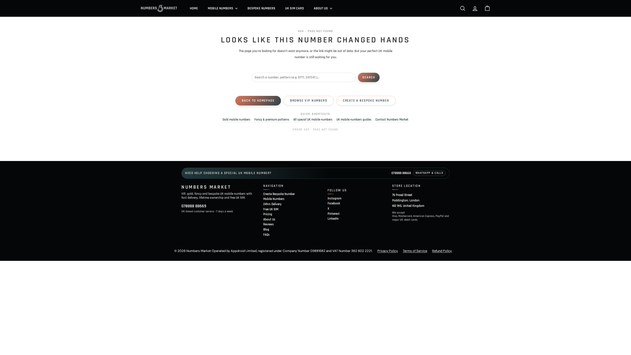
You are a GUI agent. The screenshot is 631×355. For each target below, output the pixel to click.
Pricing (267, 214)
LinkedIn (333, 219)
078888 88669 (401, 173)
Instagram (334, 198)
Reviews (268, 224)
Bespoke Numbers (261, 8)
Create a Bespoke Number (366, 101)
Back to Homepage (258, 101)
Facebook (334, 203)
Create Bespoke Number (279, 194)
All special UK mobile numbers (313, 120)
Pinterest (334, 214)
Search (368, 77)
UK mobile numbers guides (353, 120)
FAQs (266, 235)
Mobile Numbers (221, 8)
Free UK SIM (270, 209)
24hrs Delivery (272, 204)
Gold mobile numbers (236, 120)
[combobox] (303, 77)
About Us (321, 8)
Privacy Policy (387, 251)
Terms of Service (415, 251)
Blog (266, 229)
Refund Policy (442, 251)
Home (194, 8)
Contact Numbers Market (391, 120)
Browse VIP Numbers (308, 101)
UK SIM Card (294, 8)
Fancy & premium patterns (271, 120)
